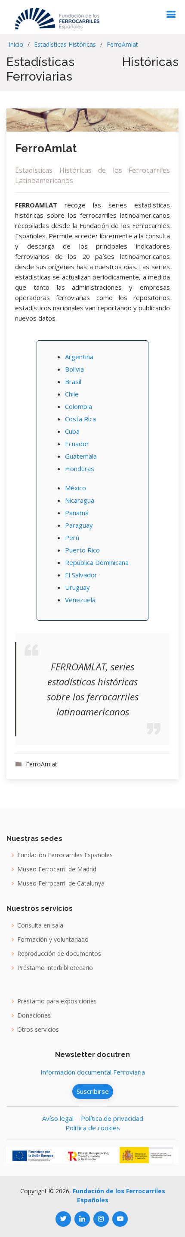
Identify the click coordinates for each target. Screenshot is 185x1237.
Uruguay (77, 587)
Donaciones (34, 1015)
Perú (72, 537)
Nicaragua (79, 500)
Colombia (78, 406)
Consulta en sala (40, 925)
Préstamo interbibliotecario (55, 968)
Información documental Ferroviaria (92, 1072)
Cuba (72, 431)
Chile (72, 394)
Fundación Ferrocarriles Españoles (65, 855)
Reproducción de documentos (59, 954)
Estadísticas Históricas (65, 44)
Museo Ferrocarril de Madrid (56, 869)
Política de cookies (92, 1127)
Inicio (16, 44)
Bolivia (74, 369)
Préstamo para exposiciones (57, 1001)
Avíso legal (58, 1118)
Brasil (73, 381)
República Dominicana (97, 562)
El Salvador (81, 574)
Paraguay (79, 525)
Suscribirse (93, 1091)
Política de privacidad (112, 1118)
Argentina (79, 356)
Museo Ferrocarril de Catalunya (61, 883)
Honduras (79, 468)
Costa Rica (80, 418)
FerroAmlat (122, 44)
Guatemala (81, 456)
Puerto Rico (82, 550)
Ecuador (77, 443)
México (75, 487)
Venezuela (80, 599)
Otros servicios (38, 1030)
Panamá (77, 512)
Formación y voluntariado (53, 940)
